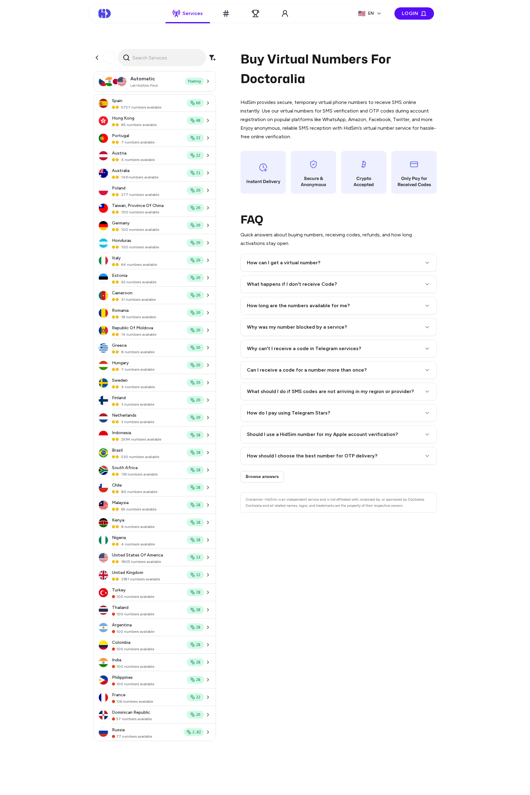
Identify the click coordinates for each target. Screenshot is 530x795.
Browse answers (262, 476)
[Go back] (97, 57)
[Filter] (212, 57)
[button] (338, 262)
